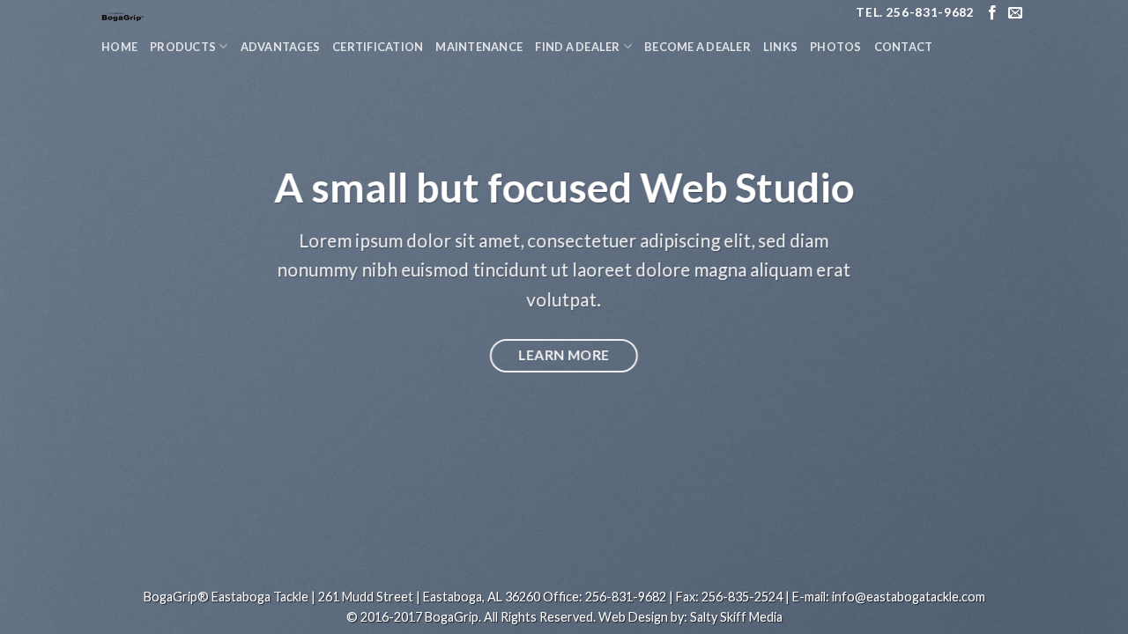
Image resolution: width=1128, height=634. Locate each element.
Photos (836, 47)
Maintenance (479, 47)
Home (119, 47)
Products (183, 47)
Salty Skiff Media (736, 616)
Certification (377, 47)
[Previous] (45, 317)
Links (780, 47)
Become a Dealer (697, 47)
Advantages (281, 47)
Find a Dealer (577, 47)
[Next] (1083, 317)
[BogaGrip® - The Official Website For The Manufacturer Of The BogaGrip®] (211, 13)
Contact (903, 47)
